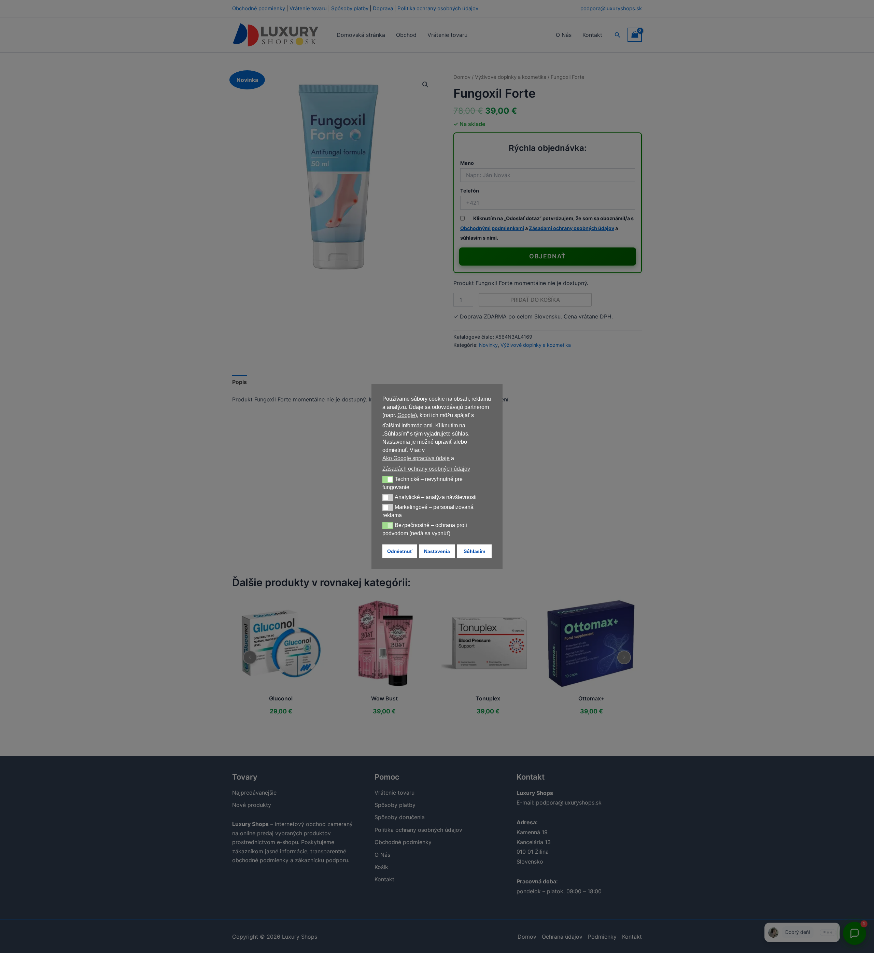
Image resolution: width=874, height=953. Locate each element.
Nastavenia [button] (437, 551)
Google (406, 415)
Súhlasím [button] (474, 551)
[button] (387, 479)
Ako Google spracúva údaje (416, 458)
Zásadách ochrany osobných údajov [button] (426, 469)
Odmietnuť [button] (399, 551)
